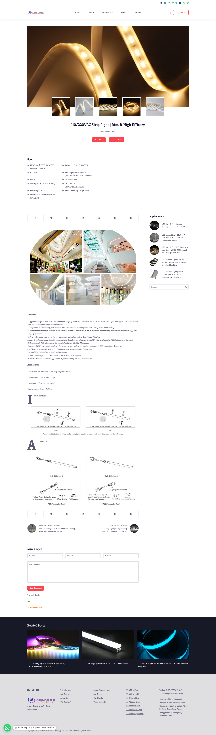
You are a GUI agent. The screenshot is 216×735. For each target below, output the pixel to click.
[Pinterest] (67, 218)
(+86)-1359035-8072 (175, 690)
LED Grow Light (133, 698)
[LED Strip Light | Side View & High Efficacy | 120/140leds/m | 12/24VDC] (53, 644)
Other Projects (99, 702)
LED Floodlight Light (135, 713)
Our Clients (98, 698)
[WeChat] (184, 3)
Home (77, 12)
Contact (137, 12)
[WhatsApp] (188, 3)
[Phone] (180, 3)
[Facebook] (36, 218)
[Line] (173, 3)
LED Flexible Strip (108, 131)
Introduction (65, 690)
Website (108, 555)
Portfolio (106, 12)
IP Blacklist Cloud (34, 607)
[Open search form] (170, 12)
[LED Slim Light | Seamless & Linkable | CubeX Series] (108, 644)
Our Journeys (66, 702)
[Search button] (186, 286)
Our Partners (65, 694)
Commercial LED (133, 705)
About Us (64, 698)
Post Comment (36, 588)
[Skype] (176, 3)
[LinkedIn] (165, 3)
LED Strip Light (132, 694)
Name (32, 555)
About (91, 12)
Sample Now (117, 140)
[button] (7, 728)
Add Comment (34, 564)
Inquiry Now (181, 12)
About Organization (101, 690)
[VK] (169, 3)
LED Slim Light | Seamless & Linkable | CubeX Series (105, 663)
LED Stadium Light (134, 709)
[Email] (161, 3)
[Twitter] (51, 218)
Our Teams (97, 694)
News (123, 12)
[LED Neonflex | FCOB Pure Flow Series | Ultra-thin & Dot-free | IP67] (163, 644)
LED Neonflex (132, 690)
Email (70, 555)
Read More (98, 140)
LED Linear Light (133, 702)
